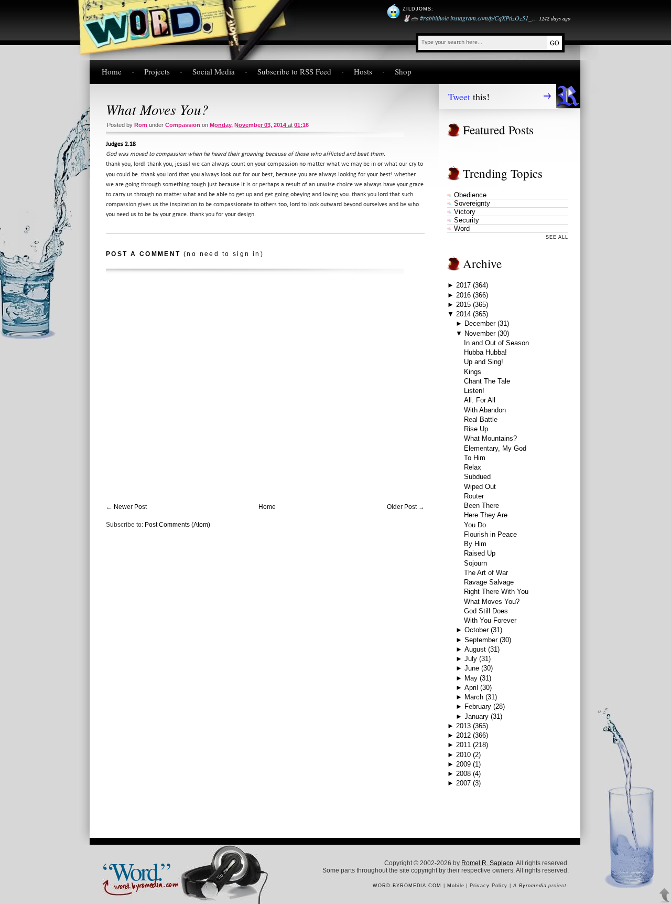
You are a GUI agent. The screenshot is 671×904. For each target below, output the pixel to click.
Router (474, 496)
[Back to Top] (664, 895)
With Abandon (485, 410)
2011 (463, 745)
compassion (182, 125)
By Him (475, 544)
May (471, 678)
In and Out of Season (496, 343)
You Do (475, 525)
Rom (140, 125)
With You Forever (490, 620)
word (462, 228)
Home (112, 71)
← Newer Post (126, 507)
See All (557, 237)
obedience (470, 195)
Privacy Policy (488, 885)
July (470, 659)
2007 (463, 783)
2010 (463, 755)
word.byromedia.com (407, 885)
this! (469, 96)
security (466, 220)
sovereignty (472, 203)
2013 (463, 726)
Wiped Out (480, 487)
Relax (472, 467)
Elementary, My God (495, 448)
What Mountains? (490, 438)
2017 (463, 285)
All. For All (479, 400)
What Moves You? (157, 109)
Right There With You (496, 591)
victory (464, 212)
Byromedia (532, 885)
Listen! (474, 391)
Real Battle (480, 419)
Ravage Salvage (489, 582)
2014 (463, 314)
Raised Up (479, 553)
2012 (463, 735)
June (471, 668)
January (476, 716)
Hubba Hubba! (485, 352)
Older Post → (406, 507)
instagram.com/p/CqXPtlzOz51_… (493, 18)
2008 (463, 774)
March (473, 697)
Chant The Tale (487, 381)
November (479, 333)
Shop (403, 71)
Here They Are (485, 515)
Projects (157, 71)
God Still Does (486, 611)
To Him (474, 458)
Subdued (477, 477)
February (477, 706)
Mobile (455, 885)
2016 (463, 295)
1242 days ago (554, 18)
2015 (463, 305)
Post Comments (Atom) (177, 524)
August (475, 649)
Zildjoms (417, 9)
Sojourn (475, 563)
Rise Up (476, 429)
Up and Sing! (483, 362)
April (471, 688)
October (476, 630)
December (479, 323)
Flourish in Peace (490, 534)
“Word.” (135, 870)
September (480, 640)
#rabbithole (434, 18)
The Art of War (486, 573)
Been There (481, 505)
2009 (463, 764)
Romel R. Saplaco (487, 863)
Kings (472, 372)
